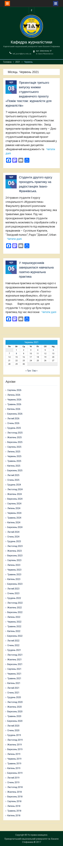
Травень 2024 (14, 518)
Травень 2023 (14, 574)
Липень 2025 (13, 451)
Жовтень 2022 (14, 607)
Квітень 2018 (13, 815)
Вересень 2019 (14, 749)
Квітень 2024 (13, 522)
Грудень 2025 (14, 428)
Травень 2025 (14, 461)
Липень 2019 (13, 754)
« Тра (28, 370)
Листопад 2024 (15, 489)
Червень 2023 (14, 570)
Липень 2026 (13, 395)
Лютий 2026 (13, 418)
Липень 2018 (13, 806)
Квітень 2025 (13, 466)
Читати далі (14, 238)
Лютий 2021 (13, 688)
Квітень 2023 (13, 579)
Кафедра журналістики (31, 42)
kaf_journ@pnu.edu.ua (22, 54)
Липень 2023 (13, 565)
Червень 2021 (14, 674)
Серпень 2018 (14, 801)
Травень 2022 (14, 626)
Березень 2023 (14, 584)
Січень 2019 (13, 782)
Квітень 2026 (13, 409)
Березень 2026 (14, 414)
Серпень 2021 (14, 669)
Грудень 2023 (14, 541)
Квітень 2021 (13, 683)
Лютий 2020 (13, 725)
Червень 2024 (14, 513)
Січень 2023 (13, 593)
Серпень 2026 (14, 390)
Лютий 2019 (13, 777)
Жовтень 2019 (14, 744)
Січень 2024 (13, 536)
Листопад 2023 (15, 546)
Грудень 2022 (14, 598)
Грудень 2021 (14, 650)
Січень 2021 (13, 692)
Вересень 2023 (14, 555)
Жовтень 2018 (14, 792)
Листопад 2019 (15, 740)
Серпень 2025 (14, 447)
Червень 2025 (14, 456)
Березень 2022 (14, 636)
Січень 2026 (13, 423)
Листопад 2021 (15, 655)
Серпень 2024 (14, 503)
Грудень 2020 (14, 697)
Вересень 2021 (14, 664)
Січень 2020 (13, 730)
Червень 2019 (14, 759)
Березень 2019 (14, 773)
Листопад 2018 (15, 787)
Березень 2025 (14, 470)
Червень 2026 (14, 399)
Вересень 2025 (14, 442)
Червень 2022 (14, 622)
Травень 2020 (14, 716)
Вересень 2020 (14, 711)
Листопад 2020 (15, 702)
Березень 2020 (14, 721)
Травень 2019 (14, 763)
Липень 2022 (13, 617)
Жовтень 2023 (14, 551)
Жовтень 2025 (14, 437)
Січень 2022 (13, 645)
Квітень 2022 (13, 631)
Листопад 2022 (15, 603)
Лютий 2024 (13, 532)
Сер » (34, 370)
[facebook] (31, 10)
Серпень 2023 (14, 560)
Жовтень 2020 (14, 707)
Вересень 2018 (14, 796)
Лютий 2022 (13, 640)
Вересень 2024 (14, 499)
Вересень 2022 (14, 612)
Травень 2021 (14, 678)
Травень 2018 (14, 811)
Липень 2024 (13, 508)
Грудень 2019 (14, 735)
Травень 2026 (14, 404)
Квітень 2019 (13, 768)
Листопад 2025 (15, 432)
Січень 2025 (13, 480)
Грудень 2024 (14, 484)
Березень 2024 (14, 527)
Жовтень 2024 (14, 494)
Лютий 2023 (13, 588)
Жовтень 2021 (14, 659)
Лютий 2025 (13, 475)
